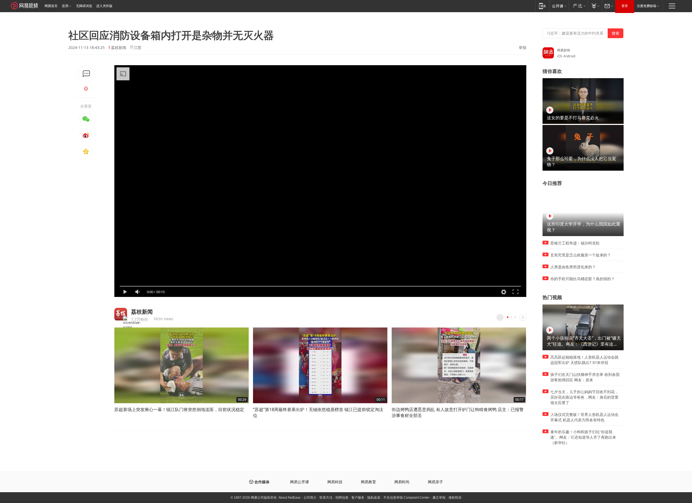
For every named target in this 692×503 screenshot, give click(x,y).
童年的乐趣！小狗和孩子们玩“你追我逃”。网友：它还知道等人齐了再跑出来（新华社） (583, 437)
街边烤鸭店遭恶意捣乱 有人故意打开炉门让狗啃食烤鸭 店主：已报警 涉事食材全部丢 (458, 412)
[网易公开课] (559, 6)
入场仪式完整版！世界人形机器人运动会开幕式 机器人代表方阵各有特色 (584, 417)
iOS (559, 56)
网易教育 (368, 482)
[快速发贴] (86, 73)
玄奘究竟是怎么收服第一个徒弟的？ (580, 255)
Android (569, 56)
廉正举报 (438, 497)
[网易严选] (578, 6)
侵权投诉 (454, 497)
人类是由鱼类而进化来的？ (573, 267)
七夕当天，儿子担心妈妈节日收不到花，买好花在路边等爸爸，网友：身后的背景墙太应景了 (584, 397)
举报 (522, 47)
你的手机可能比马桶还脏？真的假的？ (582, 279)
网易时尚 (402, 482)
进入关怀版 (104, 6)
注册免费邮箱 (646, 6)
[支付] (595, 6)
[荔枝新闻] (120, 314)
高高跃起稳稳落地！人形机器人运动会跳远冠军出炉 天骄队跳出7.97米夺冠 (584, 360)
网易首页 (51, 6)
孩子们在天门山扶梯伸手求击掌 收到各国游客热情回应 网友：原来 (585, 377)
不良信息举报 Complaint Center (406, 497)
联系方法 (326, 497)
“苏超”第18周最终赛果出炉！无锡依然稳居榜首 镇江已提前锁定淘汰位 (318, 412)
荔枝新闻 (118, 47)
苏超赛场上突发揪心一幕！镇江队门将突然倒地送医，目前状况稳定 (179, 409)
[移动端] (542, 6)
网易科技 (334, 482)
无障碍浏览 (84, 6)
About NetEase (289, 497)
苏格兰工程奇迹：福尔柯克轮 (575, 243)
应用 (65, 6)
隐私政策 (373, 497)
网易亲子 (435, 482)
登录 (624, 6)
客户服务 (357, 497)
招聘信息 (341, 497)
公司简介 (310, 497)
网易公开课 (299, 482)
